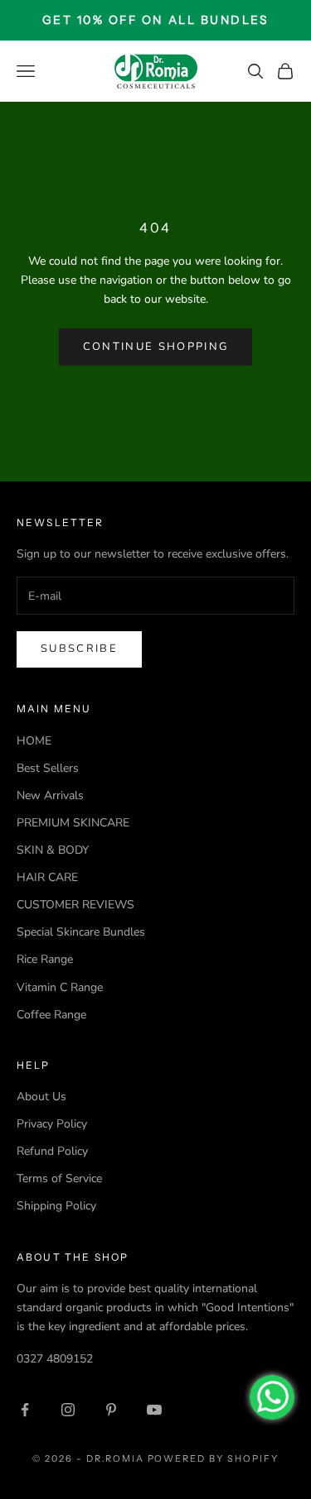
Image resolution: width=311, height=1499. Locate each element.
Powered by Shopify (213, 1458)
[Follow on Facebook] (25, 1409)
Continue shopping (156, 346)
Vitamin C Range (60, 987)
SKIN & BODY (53, 850)
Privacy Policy (52, 1124)
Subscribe (79, 648)
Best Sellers (48, 768)
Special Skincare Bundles (81, 932)
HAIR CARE (47, 877)
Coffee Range (51, 1014)
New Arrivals (50, 795)
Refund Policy (52, 1151)
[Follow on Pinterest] (111, 1409)
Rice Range (45, 959)
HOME (34, 741)
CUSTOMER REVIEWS (75, 904)
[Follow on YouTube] (154, 1409)
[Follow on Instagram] (68, 1409)
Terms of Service (59, 1178)
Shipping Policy (56, 1206)
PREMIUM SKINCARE (73, 823)
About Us (41, 1096)
